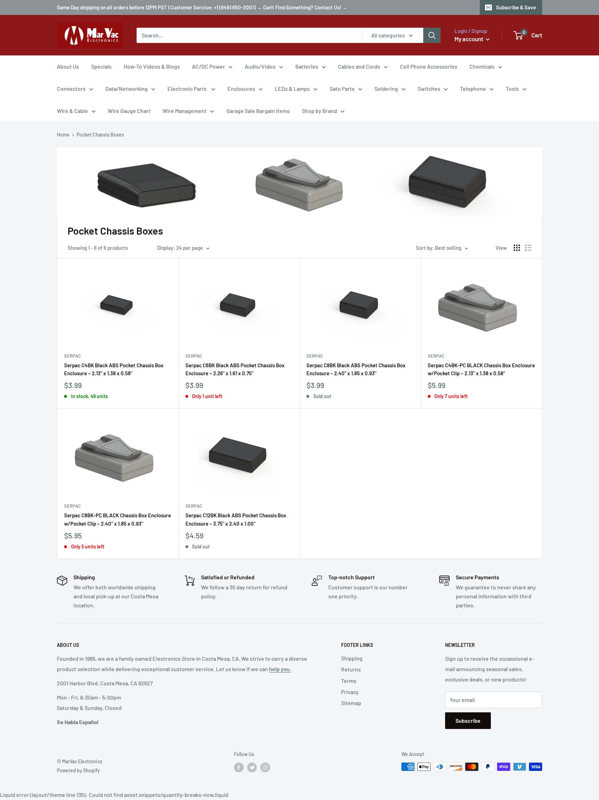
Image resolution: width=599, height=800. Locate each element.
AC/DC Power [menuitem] (208, 66)
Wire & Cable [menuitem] (72, 110)
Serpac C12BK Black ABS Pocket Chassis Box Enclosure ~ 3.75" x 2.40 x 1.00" (235, 519)
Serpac (72, 356)
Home (63, 135)
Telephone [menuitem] (473, 88)
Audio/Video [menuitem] (260, 66)
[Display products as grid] (517, 248)
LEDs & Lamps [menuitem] (292, 88)
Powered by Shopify (78, 770)
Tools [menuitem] (512, 88)
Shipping (352, 658)
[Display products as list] (528, 248)
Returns (351, 669)
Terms (348, 680)
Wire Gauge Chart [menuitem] (129, 110)
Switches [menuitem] (429, 88)
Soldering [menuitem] (386, 88)
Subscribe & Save (516, 7)
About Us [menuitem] (68, 66)
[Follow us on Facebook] (239, 767)
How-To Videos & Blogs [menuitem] (152, 66)
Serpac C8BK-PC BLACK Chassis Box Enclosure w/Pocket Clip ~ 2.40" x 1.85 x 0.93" (117, 519)
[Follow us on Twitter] (252, 767)
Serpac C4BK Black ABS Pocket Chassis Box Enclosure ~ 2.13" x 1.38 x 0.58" (114, 369)
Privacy (350, 691)
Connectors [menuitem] (71, 88)
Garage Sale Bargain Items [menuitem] (258, 110)
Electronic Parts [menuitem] (187, 88)
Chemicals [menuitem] (482, 66)
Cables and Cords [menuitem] (359, 66)
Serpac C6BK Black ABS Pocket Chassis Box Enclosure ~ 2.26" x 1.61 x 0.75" (235, 369)
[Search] (432, 35)
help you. (280, 669)
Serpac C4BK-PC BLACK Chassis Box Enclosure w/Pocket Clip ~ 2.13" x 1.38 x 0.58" (481, 369)
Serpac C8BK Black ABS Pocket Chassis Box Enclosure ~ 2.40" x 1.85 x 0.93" (356, 369)
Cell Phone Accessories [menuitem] (428, 66)
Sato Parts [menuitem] (342, 88)
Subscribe (467, 720)
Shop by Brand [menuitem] (319, 110)
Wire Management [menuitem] (185, 110)
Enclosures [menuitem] (241, 88)
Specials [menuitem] (101, 66)
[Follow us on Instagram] (265, 767)
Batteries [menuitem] (306, 66)
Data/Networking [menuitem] (126, 88)
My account (469, 38)
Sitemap (351, 703)
